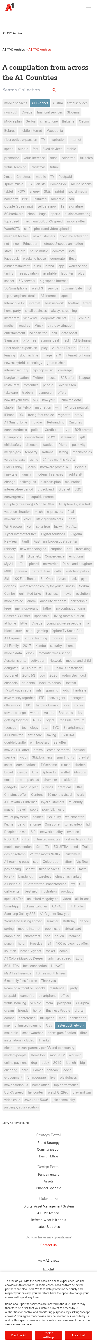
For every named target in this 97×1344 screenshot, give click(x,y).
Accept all (78, 1335)
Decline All (18, 1335)
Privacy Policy (72, 15)
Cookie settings (48, 1335)
